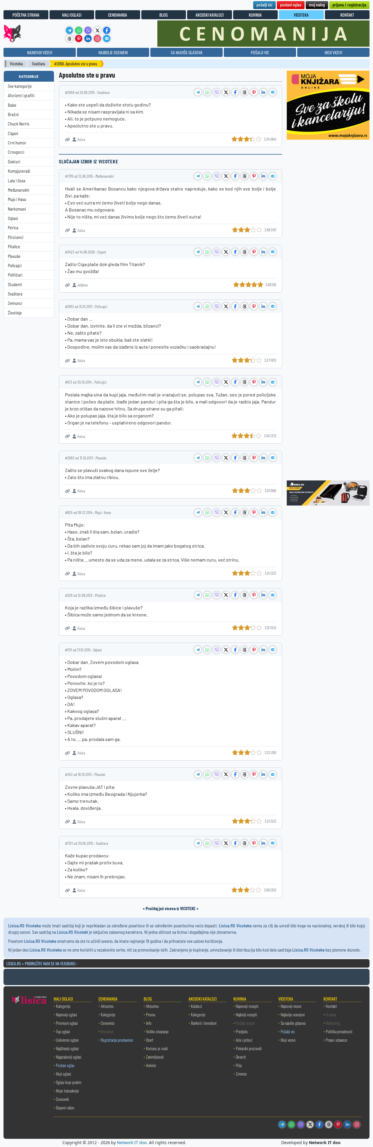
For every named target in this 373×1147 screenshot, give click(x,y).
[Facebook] (106, 30)
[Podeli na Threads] (244, 92)
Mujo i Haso (17, 199)
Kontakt (331, 1006)
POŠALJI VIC (260, 52)
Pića (239, 1065)
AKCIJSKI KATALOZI (210, 15)
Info (149, 1023)
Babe (12, 105)
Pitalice (14, 246)
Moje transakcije (67, 1090)
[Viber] (88, 30)
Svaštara (38, 63)
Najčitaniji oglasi (67, 1048)
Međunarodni (18, 190)
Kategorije (63, 1006)
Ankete (151, 1065)
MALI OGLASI (71, 15)
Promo (150, 1014)
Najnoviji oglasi (66, 1014)
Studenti (15, 284)
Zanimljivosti (155, 1057)
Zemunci (15, 303)
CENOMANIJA (117, 15)
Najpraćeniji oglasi (68, 1057)
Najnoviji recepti (247, 1006)
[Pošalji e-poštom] (106, 38)
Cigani (13, 133)
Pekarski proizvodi (249, 1048)
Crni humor (17, 142)
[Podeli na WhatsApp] (207, 92)
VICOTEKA (301, 15)
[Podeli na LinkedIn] (263, 92)
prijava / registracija (349, 4)
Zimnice (241, 1074)
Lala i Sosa (16, 180)
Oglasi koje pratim (68, 1082)
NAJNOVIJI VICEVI (39, 52)
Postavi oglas (65, 1065)
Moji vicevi (288, 1040)
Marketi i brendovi (204, 1023)
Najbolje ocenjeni (293, 1014)
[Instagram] (97, 38)
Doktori (14, 161)
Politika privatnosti (339, 1031)
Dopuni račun (65, 1107)
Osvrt (149, 1040)
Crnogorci (16, 152)
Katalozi (196, 1006)
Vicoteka (16, 63)
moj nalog (317, 4)
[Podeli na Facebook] (235, 92)
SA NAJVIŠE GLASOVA (187, 52)
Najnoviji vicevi (291, 1006)
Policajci (15, 265)
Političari (15, 274)
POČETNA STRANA (26, 15)
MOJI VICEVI (333, 52)
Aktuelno (107, 1006)
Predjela (241, 1031)
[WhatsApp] (78, 30)
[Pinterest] (78, 38)
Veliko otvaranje (157, 1031)
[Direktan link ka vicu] (67, 139)
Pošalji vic (288, 1031)
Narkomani (17, 209)
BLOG (163, 15)
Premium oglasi (67, 1023)
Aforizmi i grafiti (21, 95)
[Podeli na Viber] (216, 92)
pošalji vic (264, 4)
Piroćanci (15, 237)
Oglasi (13, 218)
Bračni (13, 114)
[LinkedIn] (88, 38)
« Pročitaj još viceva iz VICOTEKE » (170, 908)
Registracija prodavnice (117, 1040)
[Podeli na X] (225, 92)
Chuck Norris (18, 123)
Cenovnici (108, 1023)
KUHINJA (255, 15)
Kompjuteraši (19, 171)
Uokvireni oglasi (67, 1040)
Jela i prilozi (244, 1040)
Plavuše (14, 256)
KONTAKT (347, 15)
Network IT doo (132, 1142)
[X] (97, 30)
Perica (13, 227)
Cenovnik (62, 1099)
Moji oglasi (63, 1074)
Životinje (15, 312)
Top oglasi (63, 1031)
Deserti (241, 1057)
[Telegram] (69, 30)
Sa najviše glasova (293, 1023)
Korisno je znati (157, 1048)
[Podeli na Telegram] (197, 92)
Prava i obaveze (336, 1040)
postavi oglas (290, 4)
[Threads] (69, 38)
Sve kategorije (20, 86)
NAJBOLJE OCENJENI (113, 52)
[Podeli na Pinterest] (253, 92)
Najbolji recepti (246, 1014)
